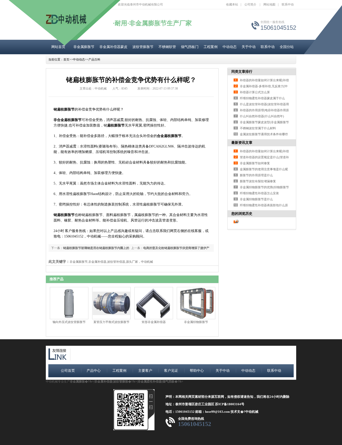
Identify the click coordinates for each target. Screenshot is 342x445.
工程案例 (211, 47)
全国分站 (287, 47)
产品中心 (94, 370)
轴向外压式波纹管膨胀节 (69, 322)
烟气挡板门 (190, 47)
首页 (66, 59)
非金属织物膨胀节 (196, 322)
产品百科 (94, 59)
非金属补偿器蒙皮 (113, 47)
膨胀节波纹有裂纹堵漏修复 (258, 181)
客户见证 (171, 370)
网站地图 (269, 4)
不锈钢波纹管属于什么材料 (258, 128)
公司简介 (250, 4)
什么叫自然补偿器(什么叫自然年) (262, 116)
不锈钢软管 (167, 47)
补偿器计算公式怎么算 (255, 92)
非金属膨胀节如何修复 (255, 163)
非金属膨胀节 (83, 47)
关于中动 (249, 47)
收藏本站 (232, 4)
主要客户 (145, 370)
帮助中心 (197, 370)
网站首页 (58, 47)
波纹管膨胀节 (142, 47)
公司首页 (68, 370)
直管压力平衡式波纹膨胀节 (111, 322)
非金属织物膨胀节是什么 (256, 199)
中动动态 (230, 47)
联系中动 (288, 4)
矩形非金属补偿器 (154, 322)
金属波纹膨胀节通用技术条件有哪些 (264, 134)
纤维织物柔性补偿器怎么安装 (259, 193)
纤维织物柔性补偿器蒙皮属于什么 (262, 98)
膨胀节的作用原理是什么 (256, 175)
